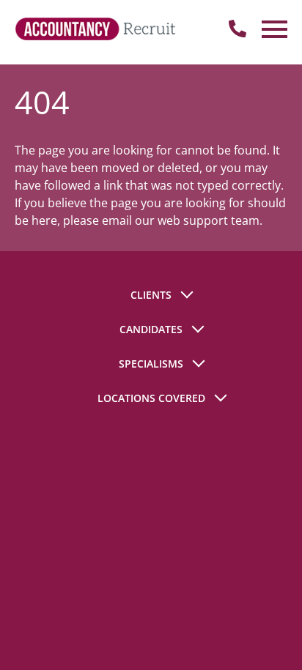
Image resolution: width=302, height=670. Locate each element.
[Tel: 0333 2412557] (237, 29)
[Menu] (273, 29)
